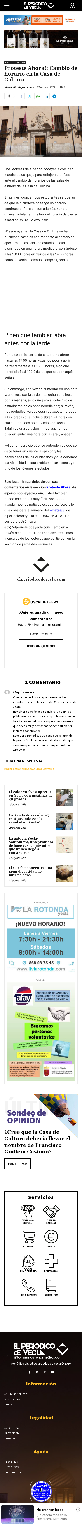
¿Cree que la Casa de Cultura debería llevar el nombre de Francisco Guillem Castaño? (37, 1142)
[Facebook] (21, 96)
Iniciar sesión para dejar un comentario (29, 769)
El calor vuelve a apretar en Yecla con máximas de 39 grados (30, 795)
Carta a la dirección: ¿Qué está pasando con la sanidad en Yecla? (31, 819)
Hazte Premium (41, 634)
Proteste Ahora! (15, 62)
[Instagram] (45, 1372)
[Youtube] (52, 1372)
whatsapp (57, 510)
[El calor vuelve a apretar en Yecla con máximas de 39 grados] (64, 797)
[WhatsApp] (37, 96)
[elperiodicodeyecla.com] (41, 565)
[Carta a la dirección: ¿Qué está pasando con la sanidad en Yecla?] (64, 821)
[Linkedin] (46, 96)
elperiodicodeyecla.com (19, 87)
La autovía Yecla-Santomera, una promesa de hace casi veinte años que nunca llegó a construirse (31, 846)
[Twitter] (29, 96)
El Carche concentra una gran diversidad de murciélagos (30, 871)
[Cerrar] (78, 1509)
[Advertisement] (41, 299)
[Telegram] (54, 96)
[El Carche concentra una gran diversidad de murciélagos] (64, 873)
